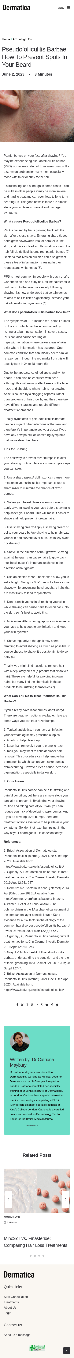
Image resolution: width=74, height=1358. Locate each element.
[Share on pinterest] (32, 1005)
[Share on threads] (27, 1005)
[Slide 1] (31, 1256)
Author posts (31, 1126)
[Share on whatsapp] (42, 1005)
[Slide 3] (39, 1256)
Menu (60, 7)
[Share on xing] (52, 1005)
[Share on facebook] (17, 1005)
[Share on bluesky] (47, 1005)
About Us (10, 1307)
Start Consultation (16, 1296)
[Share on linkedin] (37, 1005)
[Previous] (8, 1216)
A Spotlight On (22, 39)
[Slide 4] (43, 1256)
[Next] (65, 1216)
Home (6, 39)
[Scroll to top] (66, 1350)
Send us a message (17, 1335)
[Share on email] (56, 1005)
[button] (37, 1191)
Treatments (11, 1302)
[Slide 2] (35, 1256)
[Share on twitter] (22, 1005)
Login (7, 1313)
